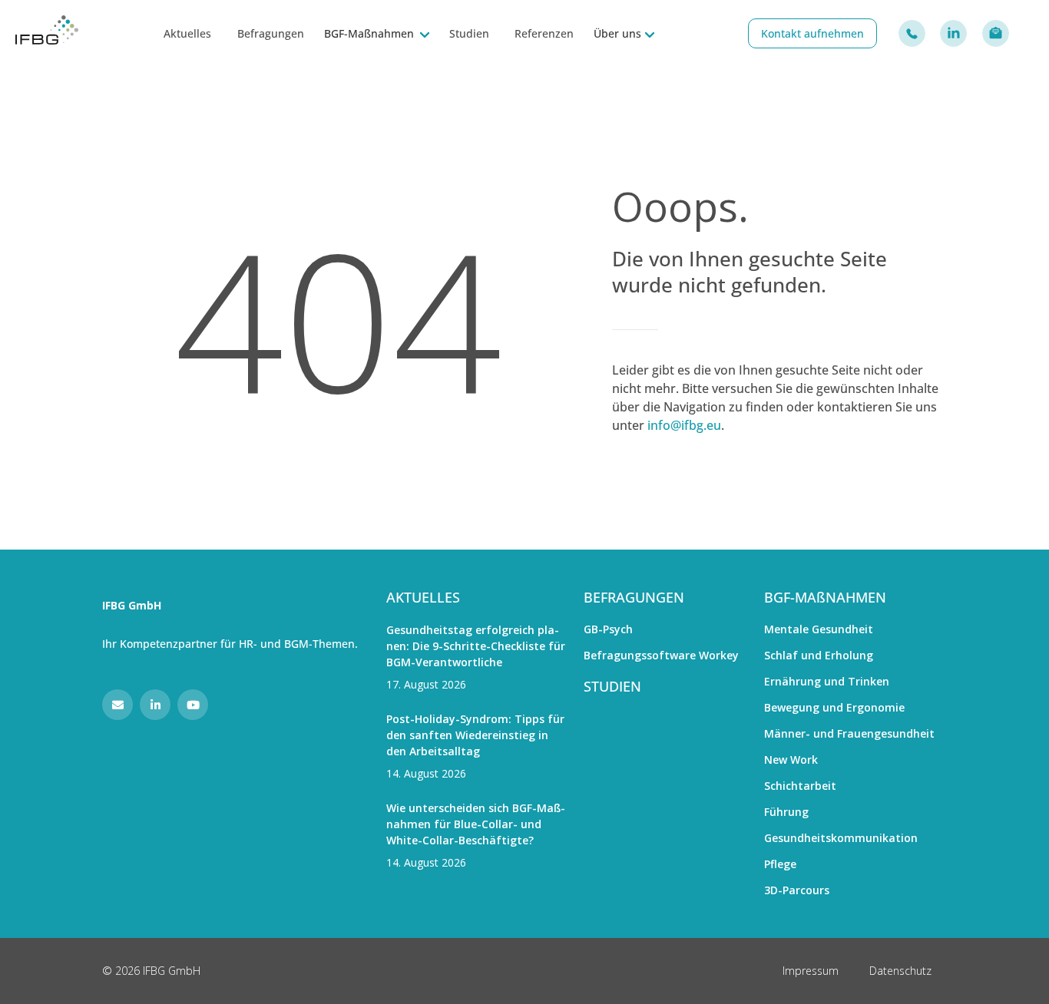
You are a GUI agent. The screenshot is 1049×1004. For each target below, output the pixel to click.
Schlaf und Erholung (818, 655)
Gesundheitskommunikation (841, 838)
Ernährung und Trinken (826, 681)
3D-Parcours (796, 890)
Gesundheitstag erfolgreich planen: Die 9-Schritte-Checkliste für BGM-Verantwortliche (475, 646)
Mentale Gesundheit (818, 629)
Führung (786, 811)
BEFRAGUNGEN (634, 597)
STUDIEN (612, 686)
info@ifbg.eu (684, 425)
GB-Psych (608, 629)
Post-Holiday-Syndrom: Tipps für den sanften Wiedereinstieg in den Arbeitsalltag (475, 735)
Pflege (780, 864)
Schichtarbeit (800, 785)
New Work (791, 759)
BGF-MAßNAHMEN (825, 597)
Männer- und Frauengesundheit (849, 733)
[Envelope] (117, 704)
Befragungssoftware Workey (661, 655)
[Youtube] (192, 704)
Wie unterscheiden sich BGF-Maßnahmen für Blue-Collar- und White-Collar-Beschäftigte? (475, 824)
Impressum (811, 970)
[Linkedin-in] (155, 704)
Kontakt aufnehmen (812, 33)
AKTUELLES (423, 597)
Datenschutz (900, 970)
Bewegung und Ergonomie (834, 707)
